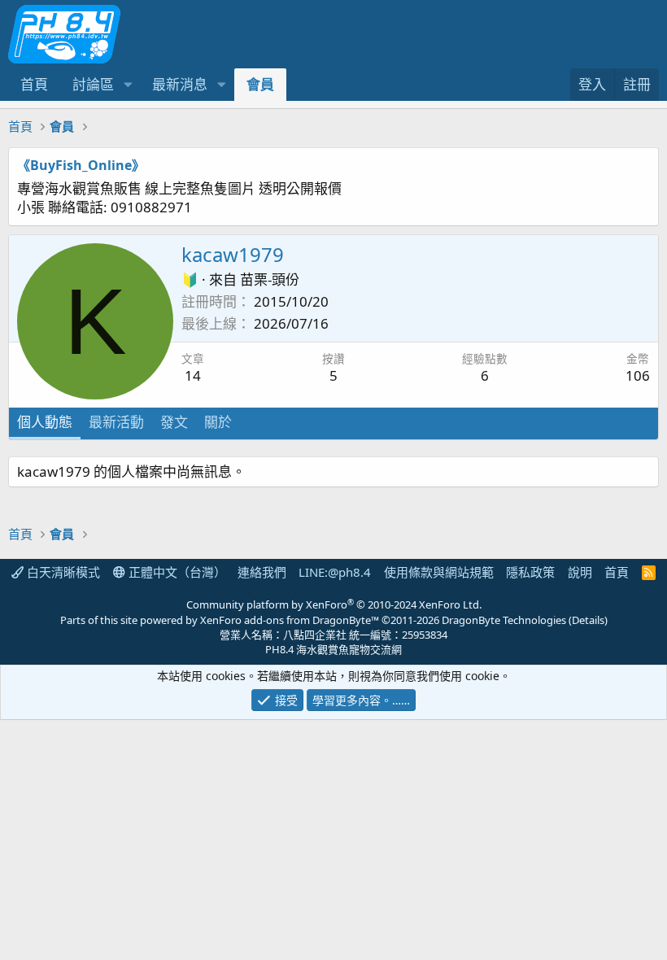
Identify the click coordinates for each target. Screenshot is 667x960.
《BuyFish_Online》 (81, 165)
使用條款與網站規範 (439, 572)
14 (193, 375)
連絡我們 (262, 572)
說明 (580, 572)
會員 (260, 84)
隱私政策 (530, 572)
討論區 (93, 84)
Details (588, 620)
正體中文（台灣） (175, 572)
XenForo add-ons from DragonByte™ (289, 620)
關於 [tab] (218, 421)
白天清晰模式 (62, 572)
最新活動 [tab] (116, 421)
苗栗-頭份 (269, 279)
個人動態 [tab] (44, 421)
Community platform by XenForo (334, 604)
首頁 (34, 84)
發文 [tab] (174, 421)
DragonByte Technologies (504, 620)
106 (638, 375)
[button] (128, 84)
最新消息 (179, 84)
